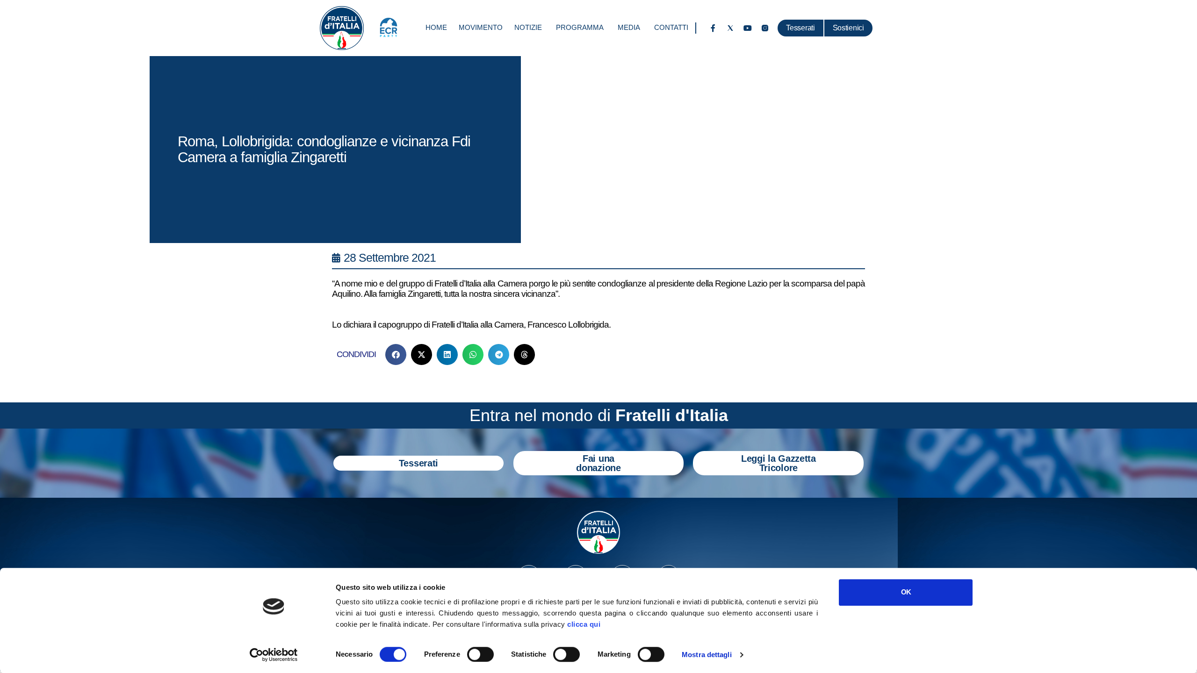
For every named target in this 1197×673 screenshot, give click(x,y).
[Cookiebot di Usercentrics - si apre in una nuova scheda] (274, 655)
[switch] (480, 654)
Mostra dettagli (707, 655)
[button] (395, 354)
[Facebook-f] (713, 28)
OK (906, 592)
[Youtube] (747, 28)
